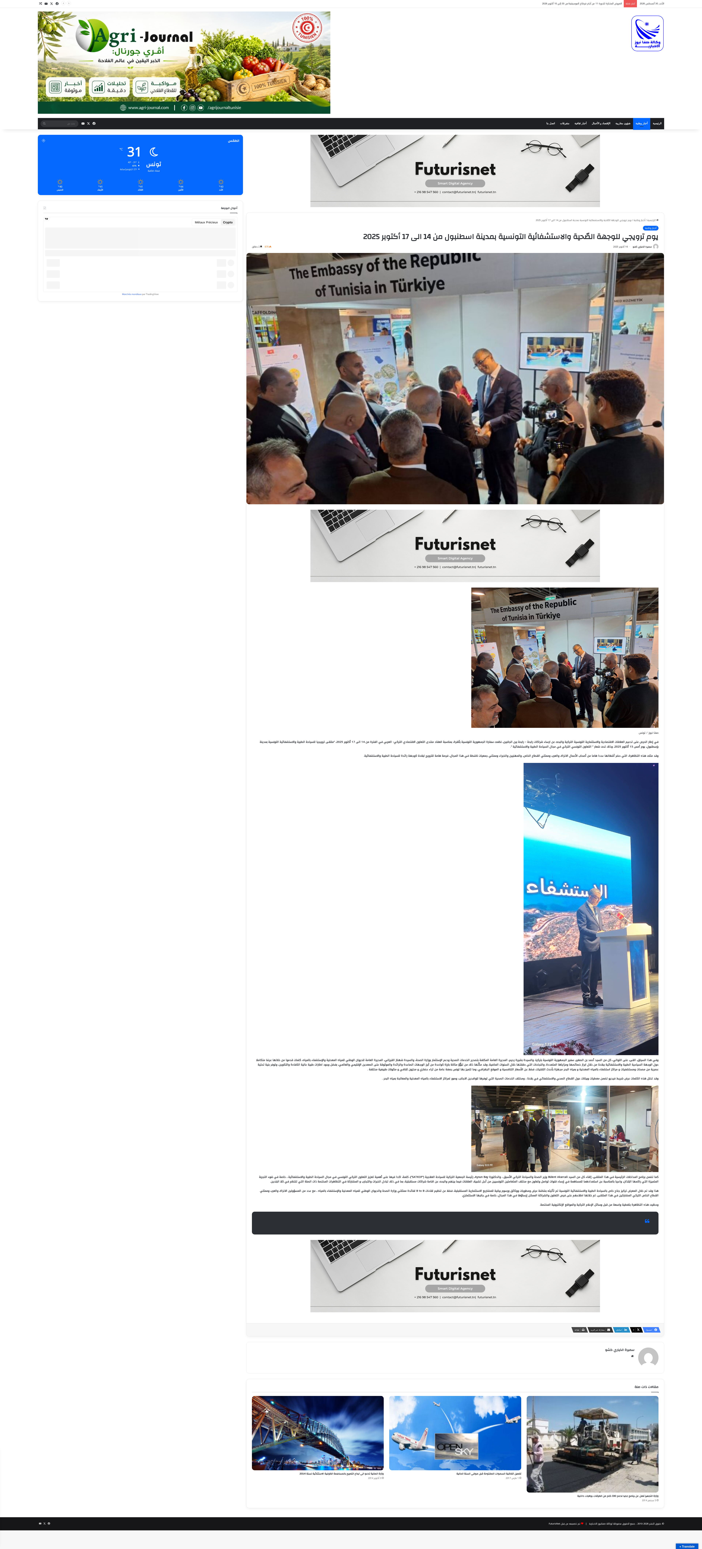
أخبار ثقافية (581, 123)
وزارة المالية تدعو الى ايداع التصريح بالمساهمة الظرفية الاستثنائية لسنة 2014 (342, 1473)
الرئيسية (657, 123)
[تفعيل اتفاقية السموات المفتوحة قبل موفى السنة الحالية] (455, 1433)
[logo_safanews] (647, 33)
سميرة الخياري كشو (642, 247)
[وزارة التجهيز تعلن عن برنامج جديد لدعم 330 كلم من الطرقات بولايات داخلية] (592, 1444)
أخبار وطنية (642, 123)
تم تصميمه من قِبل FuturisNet (564, 1523)
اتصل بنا (550, 123)
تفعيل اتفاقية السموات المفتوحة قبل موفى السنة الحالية (488, 1473)
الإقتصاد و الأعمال (601, 123)
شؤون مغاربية (623, 123)
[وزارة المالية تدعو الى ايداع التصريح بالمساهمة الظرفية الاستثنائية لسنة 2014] (318, 1433)
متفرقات (564, 123)
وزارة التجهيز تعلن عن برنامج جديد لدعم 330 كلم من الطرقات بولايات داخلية (617, 1496)
